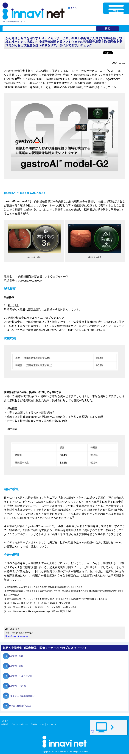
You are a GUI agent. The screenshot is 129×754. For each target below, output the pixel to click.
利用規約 (4, 724)
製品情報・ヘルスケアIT (20, 676)
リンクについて (53, 724)
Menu (116, 11)
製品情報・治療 (15, 666)
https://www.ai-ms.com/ (16, 636)
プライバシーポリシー (19, 724)
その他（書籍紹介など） (20, 705)
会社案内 (4, 721)
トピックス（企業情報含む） (22, 695)
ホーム (73, 7)
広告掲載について (37, 724)
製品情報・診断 (15, 656)
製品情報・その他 (17, 686)
